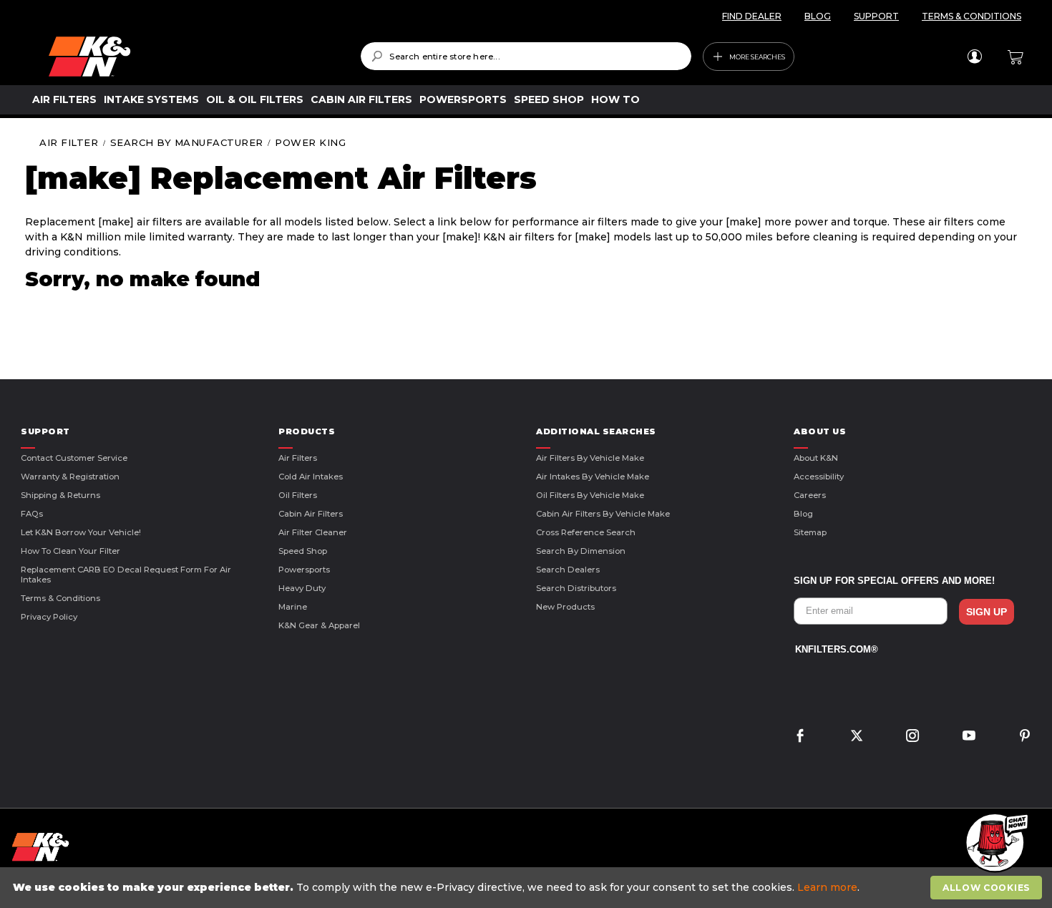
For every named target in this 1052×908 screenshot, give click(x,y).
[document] (528, 887)
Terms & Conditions (60, 598)
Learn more (827, 887)
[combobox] (525, 56)
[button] (995, 844)
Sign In (974, 56)
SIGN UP (986, 611)
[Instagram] (912, 737)
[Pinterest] (1024, 737)
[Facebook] (800, 737)
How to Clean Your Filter (70, 551)
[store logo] (194, 56)
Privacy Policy (49, 617)
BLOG (817, 16)
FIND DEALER (751, 16)
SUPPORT (876, 16)
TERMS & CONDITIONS (971, 16)
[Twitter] (856, 737)
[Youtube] (969, 737)
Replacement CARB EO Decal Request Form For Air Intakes (126, 575)
